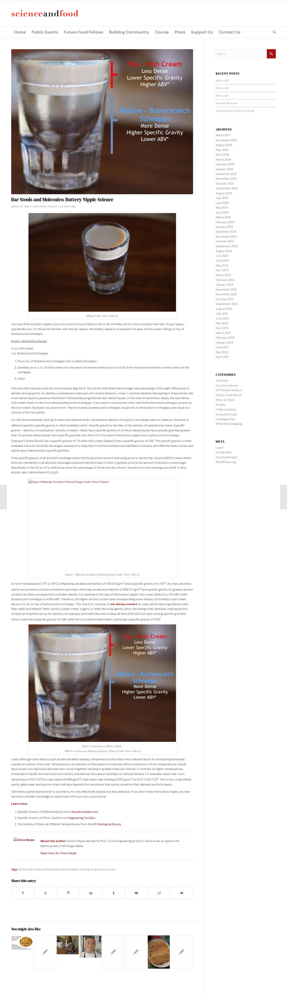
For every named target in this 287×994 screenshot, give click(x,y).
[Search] (273, 32)
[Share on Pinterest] (68, 893)
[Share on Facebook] (22, 893)
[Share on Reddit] (159, 893)
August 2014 (224, 251)
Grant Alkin (70, 206)
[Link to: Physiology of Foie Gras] (159, 952)
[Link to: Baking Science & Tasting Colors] (136, 951)
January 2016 (224, 169)
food (93, 869)
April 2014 (222, 270)
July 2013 (222, 313)
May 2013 (222, 323)
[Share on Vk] (136, 893)
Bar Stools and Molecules (43, 869)
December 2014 (226, 232)
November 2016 (226, 140)
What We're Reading (229, 424)
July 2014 (222, 256)
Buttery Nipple (69, 869)
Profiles (221, 405)
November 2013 (226, 294)
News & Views (225, 400)
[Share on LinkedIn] (91, 893)
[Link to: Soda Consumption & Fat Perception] (68, 944)
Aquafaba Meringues (226, 103)
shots (111, 869)
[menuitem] (20, 32)
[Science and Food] (44, 13)
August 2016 (224, 145)
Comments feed (226, 457)
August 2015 (224, 193)
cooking (84, 869)
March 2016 (223, 159)
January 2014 (224, 285)
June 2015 (222, 203)
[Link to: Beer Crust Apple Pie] (113, 951)
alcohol (22, 869)
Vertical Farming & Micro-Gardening (235, 110)
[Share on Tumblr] (113, 893)
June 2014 (222, 260)
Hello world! (222, 80)
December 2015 (226, 174)
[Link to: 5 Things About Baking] (22, 942)
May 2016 (222, 150)
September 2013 (227, 304)
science (102, 869)
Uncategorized (225, 419)
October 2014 (225, 241)
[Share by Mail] (181, 893)
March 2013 (223, 333)
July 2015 (222, 198)
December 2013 (226, 289)
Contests (222, 380)
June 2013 (222, 318)
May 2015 (222, 207)
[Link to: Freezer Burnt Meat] (181, 951)
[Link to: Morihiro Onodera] (90, 946)
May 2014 (222, 265)
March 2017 (223, 135)
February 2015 (225, 222)
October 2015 (225, 183)
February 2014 (225, 280)
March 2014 (223, 275)
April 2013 (222, 328)
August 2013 (224, 309)
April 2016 (222, 154)
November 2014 (226, 236)
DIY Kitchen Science (46, 206)
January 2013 (224, 342)
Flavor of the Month (228, 395)
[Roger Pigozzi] (3, 497)
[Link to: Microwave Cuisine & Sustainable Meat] (45, 951)
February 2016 (225, 164)
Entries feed (223, 452)
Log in (220, 448)
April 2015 (222, 212)
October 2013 (225, 299)
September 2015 (227, 188)
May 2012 (222, 352)
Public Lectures (226, 409)
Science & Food (226, 414)
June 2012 (222, 347)
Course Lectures (227, 385)
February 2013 (225, 337)
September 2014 (227, 246)
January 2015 (224, 227)
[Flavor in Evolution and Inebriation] (283, 497)
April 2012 (222, 357)
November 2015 (226, 179)
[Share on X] (45, 893)
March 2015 (223, 217)
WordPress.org (226, 462)
